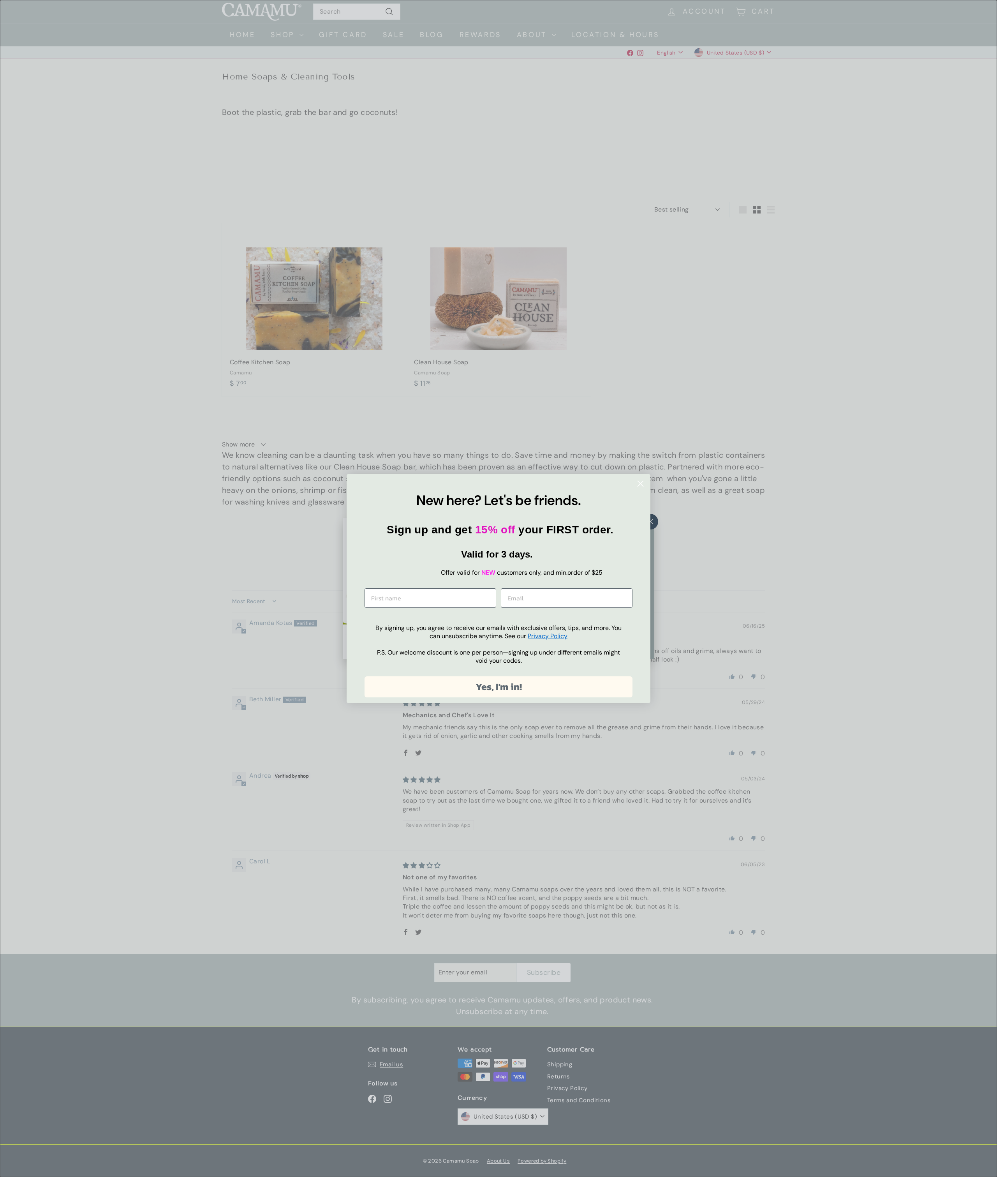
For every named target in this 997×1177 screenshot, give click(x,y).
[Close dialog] (640, 484)
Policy (547, 636)
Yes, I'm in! (499, 686)
